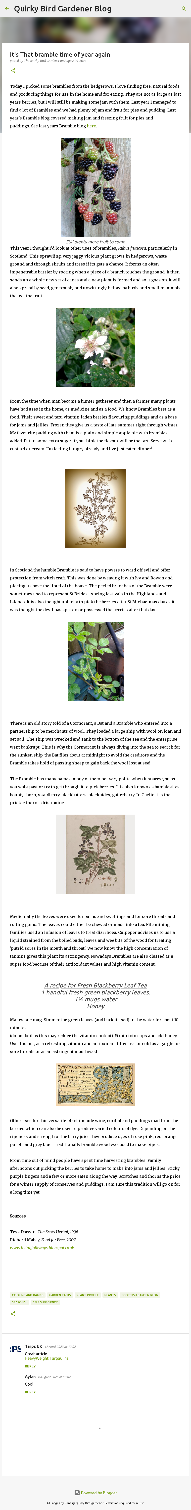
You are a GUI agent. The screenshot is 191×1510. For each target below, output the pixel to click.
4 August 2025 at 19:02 (54, 1377)
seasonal (19, 1302)
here (91, 125)
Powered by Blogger (98, 1493)
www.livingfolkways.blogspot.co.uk (42, 1247)
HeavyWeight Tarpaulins (47, 1358)
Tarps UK (33, 1346)
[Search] (119, 9)
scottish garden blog (140, 1295)
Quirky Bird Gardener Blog (63, 8)
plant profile (88, 1295)
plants (110, 1295)
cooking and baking (28, 1295)
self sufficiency (45, 1302)
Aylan (30, 1376)
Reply (30, 1366)
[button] (13, 71)
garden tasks (60, 1295)
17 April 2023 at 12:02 (60, 1346)
